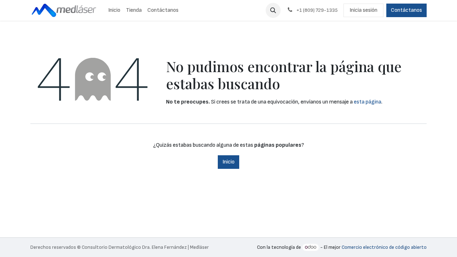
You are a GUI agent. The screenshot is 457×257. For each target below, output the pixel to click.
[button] (273, 10)
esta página (367, 102)
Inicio (228, 161)
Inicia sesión (363, 10)
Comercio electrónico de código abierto (384, 247)
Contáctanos (406, 10)
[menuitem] (114, 10)
